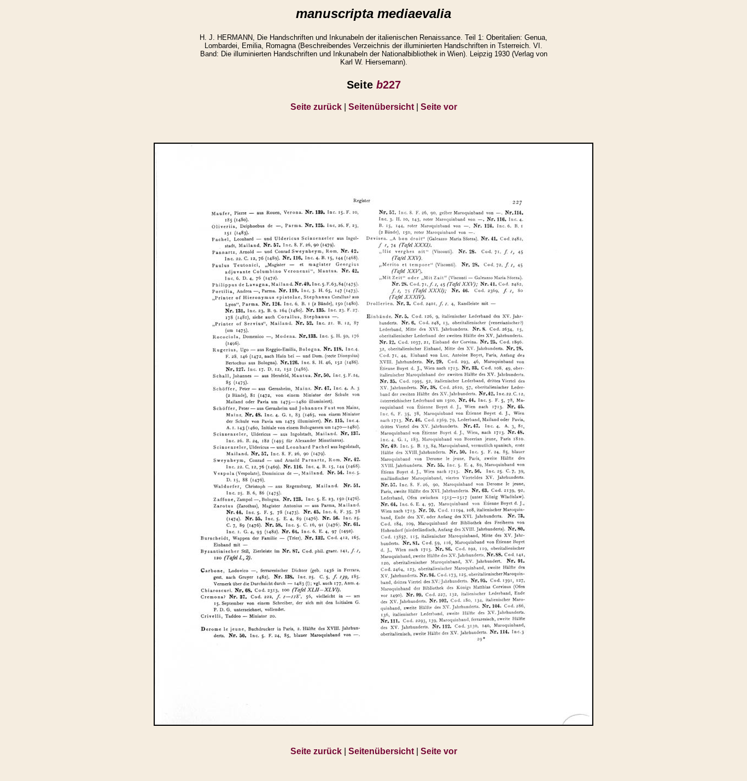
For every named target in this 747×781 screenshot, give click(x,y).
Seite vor (439, 106)
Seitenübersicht (381, 106)
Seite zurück (316, 106)
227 (388, 85)
